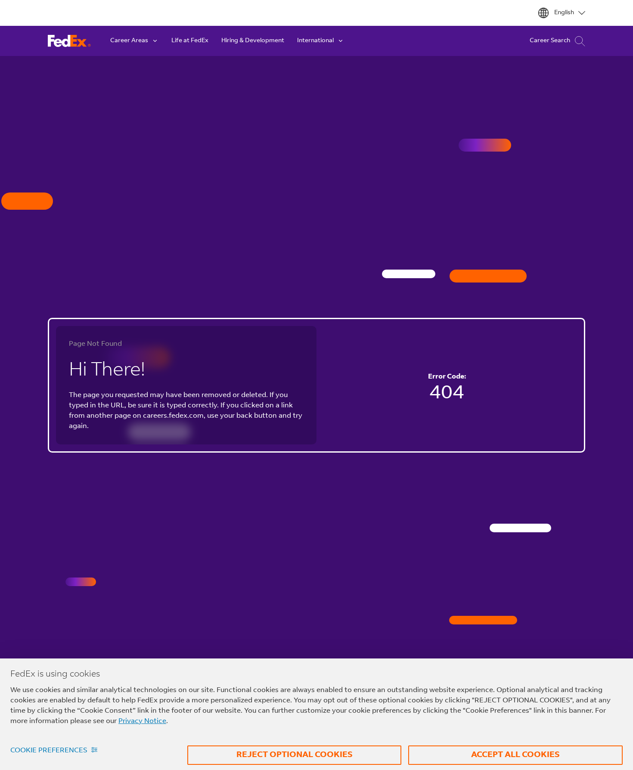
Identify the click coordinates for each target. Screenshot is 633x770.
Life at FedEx (189, 41)
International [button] (315, 41)
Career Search (550, 41)
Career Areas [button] (129, 41)
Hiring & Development (252, 41)
